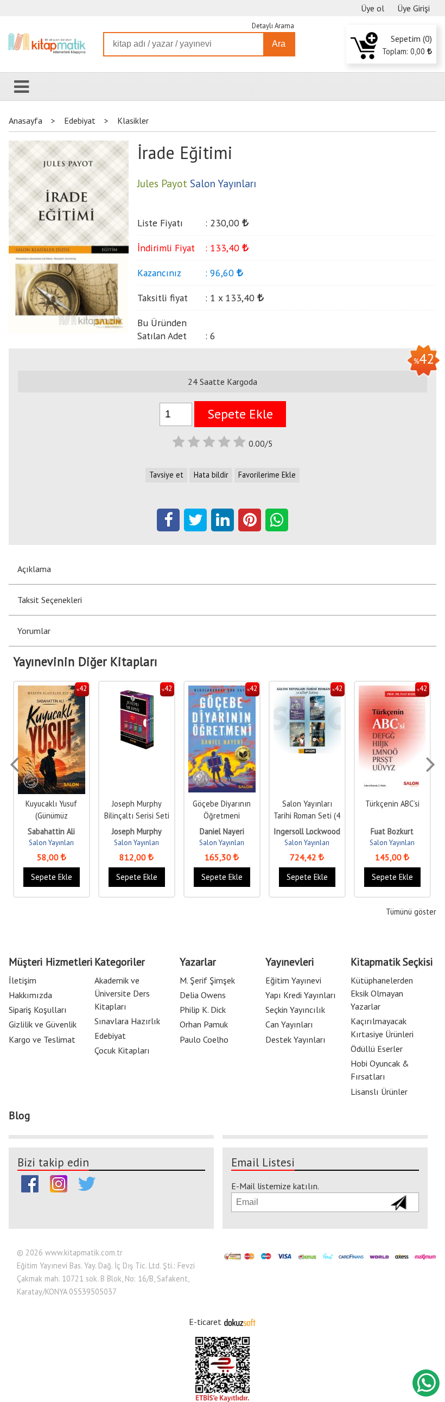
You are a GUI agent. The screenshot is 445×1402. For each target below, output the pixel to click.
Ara (278, 43)
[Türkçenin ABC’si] (392, 691)
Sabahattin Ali (51, 831)
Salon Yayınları (51, 842)
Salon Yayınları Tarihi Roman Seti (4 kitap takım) (307, 815)
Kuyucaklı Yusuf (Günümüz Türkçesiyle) (51, 815)
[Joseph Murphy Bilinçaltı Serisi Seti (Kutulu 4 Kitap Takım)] (136, 691)
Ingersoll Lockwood (307, 831)
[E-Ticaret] (240, 1321)
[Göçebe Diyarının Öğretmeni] (222, 691)
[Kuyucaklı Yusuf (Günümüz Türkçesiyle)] (51, 691)
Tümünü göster (411, 911)
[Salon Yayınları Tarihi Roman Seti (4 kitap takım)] (307, 691)
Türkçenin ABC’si (392, 803)
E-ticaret (205, 1321)
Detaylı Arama (273, 25)
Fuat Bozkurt (392, 831)
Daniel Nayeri (222, 831)
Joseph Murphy (137, 831)
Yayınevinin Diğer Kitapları (85, 661)
